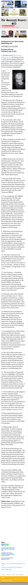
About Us (3, 574)
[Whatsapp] (7, 545)
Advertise (8, 574)
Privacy (13, 574)
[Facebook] (2, 545)
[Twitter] (5, 545)
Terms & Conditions (19, 574)
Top (3, 578)
